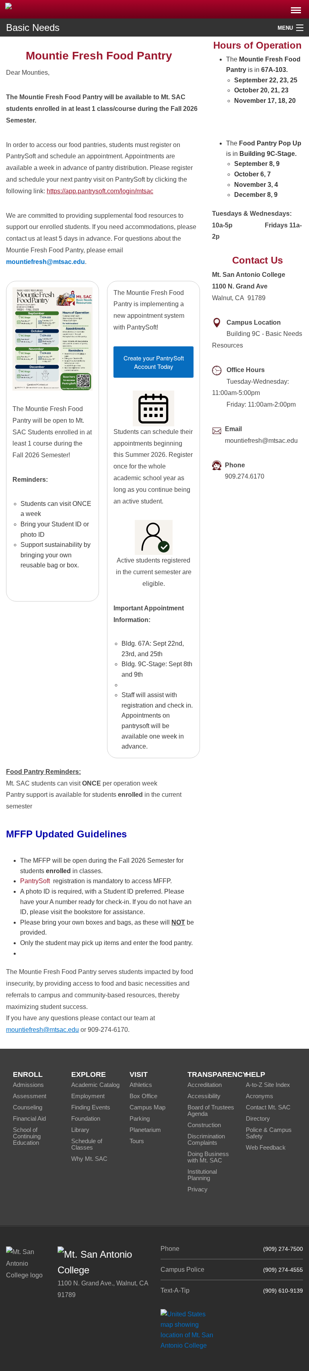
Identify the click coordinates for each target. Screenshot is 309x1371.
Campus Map (147, 1107)
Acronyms (259, 1096)
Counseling (27, 1107)
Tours (137, 1141)
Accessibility (203, 1096)
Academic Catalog (95, 1084)
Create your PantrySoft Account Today (154, 362)
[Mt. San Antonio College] (190, 1329)
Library (80, 1129)
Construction (204, 1124)
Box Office (143, 1096)
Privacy (197, 1189)
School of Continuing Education (27, 1136)
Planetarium (145, 1129)
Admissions (28, 1084)
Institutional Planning (202, 1174)
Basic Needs (33, 27)
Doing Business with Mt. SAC (208, 1157)
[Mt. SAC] (64, 8)
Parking (140, 1118)
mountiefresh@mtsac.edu (42, 1029)
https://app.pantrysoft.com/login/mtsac (100, 191)
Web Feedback (266, 1147)
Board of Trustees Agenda (210, 1110)
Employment (88, 1096)
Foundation (85, 1118)
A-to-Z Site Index (268, 1084)
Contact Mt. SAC (268, 1107)
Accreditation (204, 1084)
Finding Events (90, 1107)
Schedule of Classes (86, 1144)
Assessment (29, 1096)
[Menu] (296, 8)
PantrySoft (35, 881)
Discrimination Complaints (206, 1139)
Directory (258, 1118)
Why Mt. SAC (89, 1158)
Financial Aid (29, 1118)
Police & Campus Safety (269, 1133)
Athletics (141, 1084)
